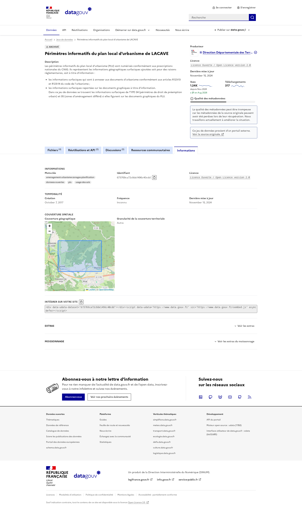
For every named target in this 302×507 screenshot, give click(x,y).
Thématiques (52, 419)
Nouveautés (163, 30)
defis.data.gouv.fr (162, 442)
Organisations (101, 30)
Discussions (115, 150)
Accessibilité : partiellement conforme (157, 494)
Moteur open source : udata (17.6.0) (224, 425)
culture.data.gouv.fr (163, 447)
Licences (50, 494)
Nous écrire (182, 30)
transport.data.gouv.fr (164, 430)
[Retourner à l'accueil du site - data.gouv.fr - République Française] (87, 476)
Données (51, 30)
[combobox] (222, 17)
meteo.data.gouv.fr (162, 425)
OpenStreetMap (106, 289)
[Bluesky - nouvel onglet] (220, 397)
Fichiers (54, 150)
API (64, 30)
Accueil (48, 39)
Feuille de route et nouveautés (115, 425)
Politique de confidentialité (99, 494)
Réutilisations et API (83, 150)
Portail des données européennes (63, 442)
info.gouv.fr (164, 480)
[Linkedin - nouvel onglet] (200, 397)
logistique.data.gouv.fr (164, 453)
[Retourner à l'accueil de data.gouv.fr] (78, 12)
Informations (186, 150)
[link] (222, 7)
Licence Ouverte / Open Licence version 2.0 (221, 65)
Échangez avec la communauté (115, 436)
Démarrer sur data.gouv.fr (130, 30)
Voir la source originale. (206, 134)
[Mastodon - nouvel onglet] (210, 397)
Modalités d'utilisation (70, 494)
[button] (49, 226)
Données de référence (57, 425)
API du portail (214, 419)
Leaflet (91, 289)
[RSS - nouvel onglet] (249, 397)
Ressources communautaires (150, 150)
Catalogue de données (57, 430)
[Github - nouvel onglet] (239, 397)
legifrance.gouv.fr (138, 480)
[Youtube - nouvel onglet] (229, 397)
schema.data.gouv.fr (56, 447)
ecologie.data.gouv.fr (164, 436)
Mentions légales (125, 494)
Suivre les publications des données (63, 436)
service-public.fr (188, 480)
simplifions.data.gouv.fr (165, 419)
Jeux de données (64, 39)
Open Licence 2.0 (137, 502)
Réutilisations (80, 30)
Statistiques (105, 442)
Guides (103, 419)
